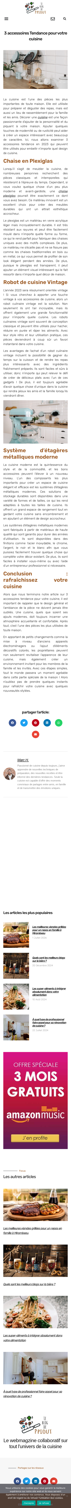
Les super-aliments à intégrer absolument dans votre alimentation (49, 991)
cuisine (43, 117)
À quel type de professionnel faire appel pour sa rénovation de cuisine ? (49, 1022)
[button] (6, 19)
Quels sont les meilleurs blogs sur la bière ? (29, 1284)
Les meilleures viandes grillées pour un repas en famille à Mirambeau (49, 930)
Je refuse (44, 1503)
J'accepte (29, 1503)
